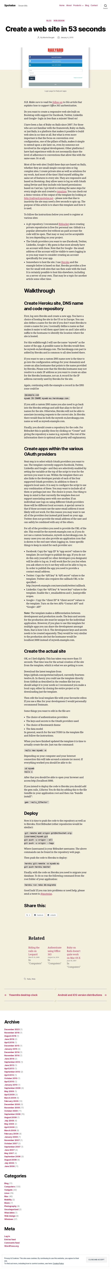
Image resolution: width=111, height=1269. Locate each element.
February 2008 (11, 1134)
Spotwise (10, 5)
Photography (10, 1206)
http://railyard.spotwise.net (38, 198)
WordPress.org (11, 1246)
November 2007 (12, 1140)
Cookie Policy (58, 1263)
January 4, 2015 (67, 37)
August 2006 (10, 1160)
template (62, 191)
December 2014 (11, 1052)
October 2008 (11, 1111)
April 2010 (9, 1081)
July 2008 (9, 1121)
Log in (7, 1236)
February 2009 (11, 1101)
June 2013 (9, 1065)
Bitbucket (64, 224)
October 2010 (10, 1078)
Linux (6, 1193)
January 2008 (11, 1137)
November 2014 (11, 1055)
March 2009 (10, 1098)
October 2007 (11, 1143)
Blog (87, 5)
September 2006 (12, 1156)
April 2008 (9, 1127)
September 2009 (12, 1088)
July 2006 (9, 1163)
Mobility (8, 1199)
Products (77, 5)
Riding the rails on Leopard (33, 951)
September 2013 (12, 1062)
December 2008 (12, 1104)
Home (61, 5)
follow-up (57, 102)
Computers (9, 1186)
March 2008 (10, 1130)
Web (33, 979)
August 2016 (10, 1036)
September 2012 (12, 1072)
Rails (29, 979)
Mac (6, 1196)
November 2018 (11, 1033)
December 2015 (11, 1046)
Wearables (9, 1213)
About (69, 5)
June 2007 (9, 1150)
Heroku (65, 262)
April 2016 (9, 1042)
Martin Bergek (48, 37)
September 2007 (12, 1147)
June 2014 (9, 1059)
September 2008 (12, 1114)
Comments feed (12, 1243)
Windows (8, 1219)
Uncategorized (11, 1209)
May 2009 (9, 1091)
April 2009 (9, 1094)
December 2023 (12, 1029)
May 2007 (9, 1153)
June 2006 (9, 1166)
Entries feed (10, 1239)
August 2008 (10, 1117)
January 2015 (10, 1049)
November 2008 (12, 1107)
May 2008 (9, 1124)
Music (7, 1203)
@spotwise (46, 893)
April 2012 (9, 1075)
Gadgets (8, 1190)
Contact (94, 5)
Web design (59, 21)
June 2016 (9, 1039)
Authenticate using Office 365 (54, 951)
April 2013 (9, 1068)
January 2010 (10, 1085)
